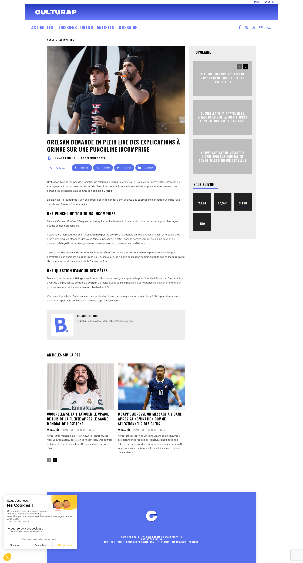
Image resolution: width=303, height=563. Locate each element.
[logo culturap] (55, 12)
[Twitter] (253, 27)
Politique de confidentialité (142, 542)
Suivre (202, 194)
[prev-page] (49, 460)
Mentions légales (114, 542)
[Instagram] (246, 27)
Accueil (52, 39)
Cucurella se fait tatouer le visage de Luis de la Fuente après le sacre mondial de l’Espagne (78, 418)
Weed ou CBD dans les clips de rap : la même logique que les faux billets (222, 78)
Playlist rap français (173, 542)
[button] (269, 27)
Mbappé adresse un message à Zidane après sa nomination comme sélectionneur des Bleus (150, 418)
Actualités (66, 39)
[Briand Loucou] (50, 158)
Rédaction (67, 429)
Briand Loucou (65, 158)
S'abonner (202, 214)
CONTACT (193, 542)
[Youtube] (260, 27)
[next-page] (55, 460)
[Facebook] (239, 27)
